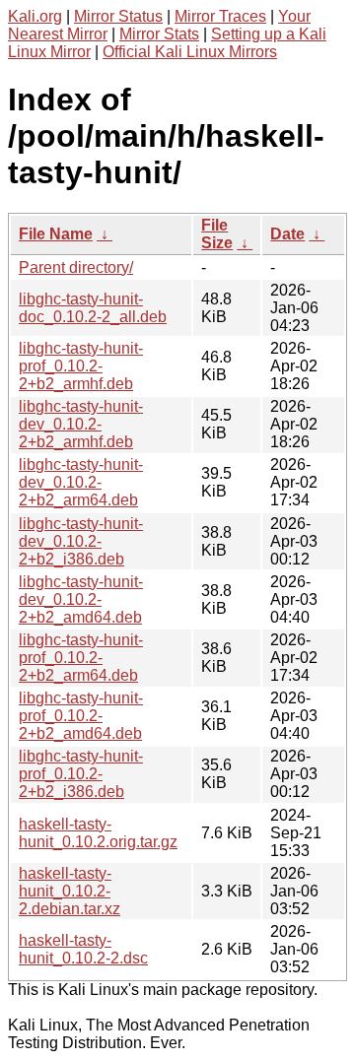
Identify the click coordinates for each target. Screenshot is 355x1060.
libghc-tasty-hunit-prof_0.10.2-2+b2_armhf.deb (81, 366)
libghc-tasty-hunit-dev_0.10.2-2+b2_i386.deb (81, 541)
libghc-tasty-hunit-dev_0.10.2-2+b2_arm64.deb (81, 482)
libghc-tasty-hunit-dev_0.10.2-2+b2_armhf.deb (81, 424)
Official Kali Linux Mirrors (190, 51)
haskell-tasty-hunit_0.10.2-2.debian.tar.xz (69, 891)
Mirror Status (118, 16)
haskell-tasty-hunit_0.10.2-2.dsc (83, 949)
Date (287, 234)
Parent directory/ (76, 267)
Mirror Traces (220, 16)
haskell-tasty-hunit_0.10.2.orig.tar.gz (98, 833)
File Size (217, 234)
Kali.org (35, 16)
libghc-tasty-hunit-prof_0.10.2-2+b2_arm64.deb (81, 657)
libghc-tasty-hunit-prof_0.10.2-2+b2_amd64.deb (81, 716)
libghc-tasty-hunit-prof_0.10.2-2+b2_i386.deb (81, 774)
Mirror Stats (159, 34)
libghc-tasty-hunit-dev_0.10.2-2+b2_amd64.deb (81, 599)
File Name (56, 234)
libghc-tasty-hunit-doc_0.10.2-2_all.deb (93, 308)
